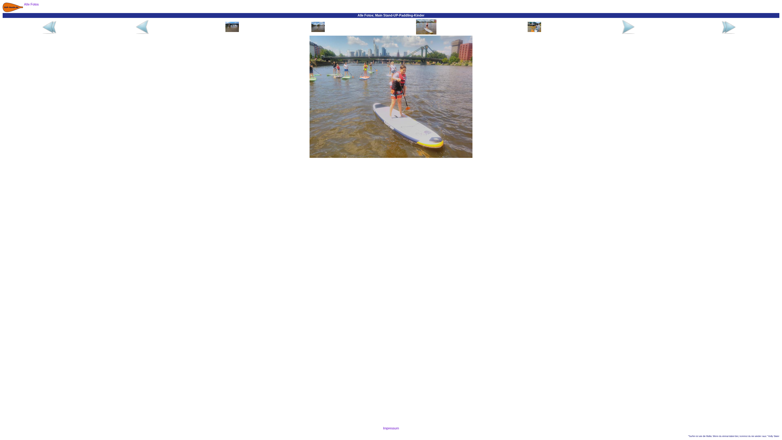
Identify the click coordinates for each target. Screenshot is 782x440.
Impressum (391, 428)
